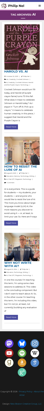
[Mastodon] (9, 343)
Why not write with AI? (17, 264)
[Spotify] (22, 353)
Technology (24, 85)
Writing (31, 176)
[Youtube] (9, 353)
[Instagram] (34, 343)
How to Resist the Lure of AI (20, 168)
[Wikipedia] (34, 353)
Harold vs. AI (16, 71)
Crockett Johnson (22, 79)
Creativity (12, 79)
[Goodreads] (9, 363)
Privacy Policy (25, 391)
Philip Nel (26, 76)
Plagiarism (18, 179)
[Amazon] (22, 363)
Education (9, 176)
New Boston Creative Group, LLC (26, 404)
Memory (17, 176)
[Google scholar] (34, 363)
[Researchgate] (22, 372)
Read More (11, 127)
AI (6, 82)
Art (7, 79)
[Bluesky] (22, 343)
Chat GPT (11, 179)
